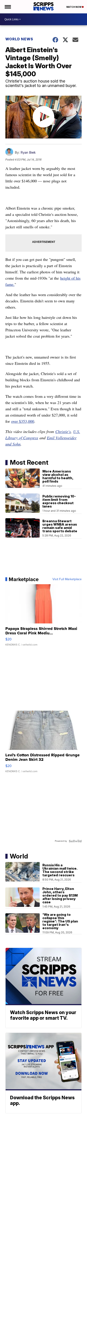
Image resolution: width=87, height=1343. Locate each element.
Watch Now (74, 7)
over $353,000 (22, 421)
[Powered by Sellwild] (75, 841)
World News (19, 39)
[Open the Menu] (7, 6)
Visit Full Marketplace (67, 579)
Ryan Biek (28, 152)
